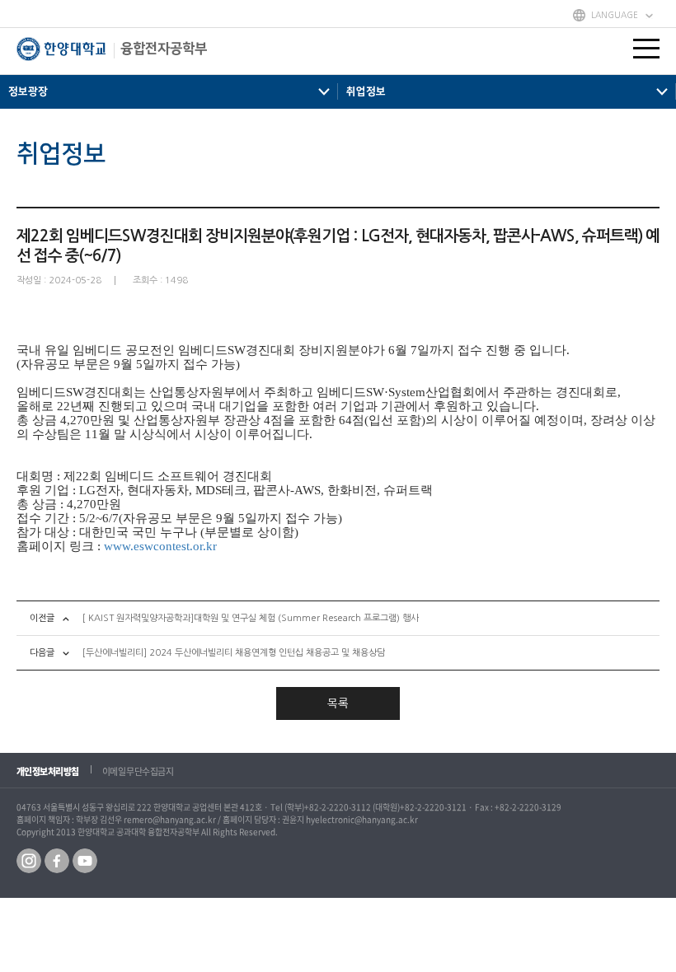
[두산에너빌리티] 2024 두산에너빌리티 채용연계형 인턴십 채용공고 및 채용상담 (233, 652)
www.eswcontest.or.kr (160, 546)
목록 (338, 703)
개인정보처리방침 (47, 771)
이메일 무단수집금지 (138, 771)
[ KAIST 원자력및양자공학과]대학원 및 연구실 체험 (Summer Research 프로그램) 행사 (250, 618)
